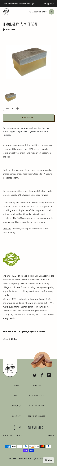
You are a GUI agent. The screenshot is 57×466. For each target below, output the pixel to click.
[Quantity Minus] (7, 108)
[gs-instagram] (49, 375)
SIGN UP (51, 435)
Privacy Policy (36, 406)
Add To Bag (28, 117)
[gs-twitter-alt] (35, 375)
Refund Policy (36, 395)
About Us (16, 406)
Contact (16, 416)
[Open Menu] (15, 12)
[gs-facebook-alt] (42, 375)
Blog (16, 395)
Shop (16, 385)
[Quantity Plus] (17, 108)
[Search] (30, 12)
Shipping (36, 385)
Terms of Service (36, 416)
